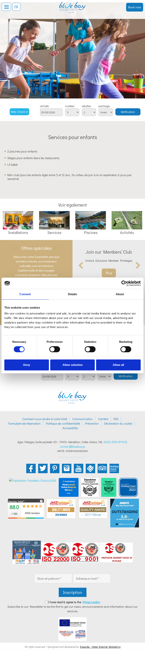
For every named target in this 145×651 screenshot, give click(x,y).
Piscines (90, 232)
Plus (109, 272)
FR (16, 6)
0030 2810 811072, (116, 442)
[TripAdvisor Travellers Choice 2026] (32, 480)
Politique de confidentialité (63, 423)
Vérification (128, 112)
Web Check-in (19, 112)
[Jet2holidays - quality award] (61, 508)
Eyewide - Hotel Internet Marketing (100, 647)
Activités (127, 232)
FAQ (115, 419)
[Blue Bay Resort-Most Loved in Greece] (69, 487)
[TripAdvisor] (90, 487)
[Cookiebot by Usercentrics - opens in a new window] (124, 283)
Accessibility (70, 428)
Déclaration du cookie (118, 423)
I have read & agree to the (74, 602)
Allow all (118, 364)
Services (54, 232)
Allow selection (72, 364)
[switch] (54, 349)
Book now (134, 7)
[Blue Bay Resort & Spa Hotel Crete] (72, 4)
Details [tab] (72, 294)
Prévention (92, 423)
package (104, 106)
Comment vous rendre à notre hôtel (44, 419)
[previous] (81, 265)
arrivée (44, 106)
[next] (136, 265)
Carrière (103, 419)
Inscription (72, 592)
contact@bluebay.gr (72, 446)
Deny (26, 364)
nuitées (69, 106)
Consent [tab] (25, 294)
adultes (86, 106)
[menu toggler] (6, 7)
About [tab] (120, 294)
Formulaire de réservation (24, 423)
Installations (18, 232)
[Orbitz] (124, 512)
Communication (82, 419)
